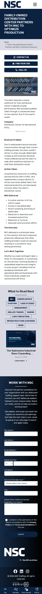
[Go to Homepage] (13, 4)
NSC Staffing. (21, 576)
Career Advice (24, 299)
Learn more (20, 361)
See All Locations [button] (30, 560)
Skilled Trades (16, 312)
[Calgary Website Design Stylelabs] (21, 584)
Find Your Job (23, 63)
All (12, 299)
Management (21, 308)
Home (6, 42)
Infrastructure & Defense (21, 321)
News (21, 325)
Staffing (12, 303)
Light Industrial (21, 316)
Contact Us (23, 57)
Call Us (23, 70)
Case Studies (27, 303)
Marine (30, 312)
